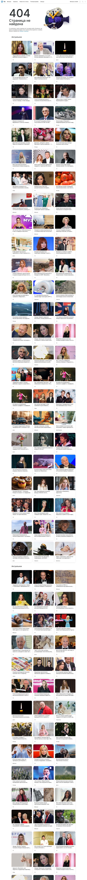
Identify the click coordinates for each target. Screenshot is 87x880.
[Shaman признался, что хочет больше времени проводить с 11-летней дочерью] (43, 51)
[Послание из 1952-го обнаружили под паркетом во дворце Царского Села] (65, 711)
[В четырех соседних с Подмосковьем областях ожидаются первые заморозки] (22, 863)
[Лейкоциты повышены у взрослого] (65, 486)
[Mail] (2, 1)
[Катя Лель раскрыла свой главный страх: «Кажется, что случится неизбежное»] (43, 508)
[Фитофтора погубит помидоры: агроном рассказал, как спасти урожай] (65, 182)
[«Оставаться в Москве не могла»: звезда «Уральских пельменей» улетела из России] (65, 312)
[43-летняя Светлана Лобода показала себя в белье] (65, 138)
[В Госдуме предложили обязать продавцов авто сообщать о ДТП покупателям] (22, 421)
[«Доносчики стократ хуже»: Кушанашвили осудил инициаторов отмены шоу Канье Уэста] (65, 94)
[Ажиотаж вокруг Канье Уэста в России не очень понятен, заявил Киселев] (65, 595)
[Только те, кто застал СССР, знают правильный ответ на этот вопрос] (22, 574)
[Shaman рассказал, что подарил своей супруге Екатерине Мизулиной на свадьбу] (65, 73)
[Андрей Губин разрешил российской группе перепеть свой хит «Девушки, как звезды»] (65, 443)
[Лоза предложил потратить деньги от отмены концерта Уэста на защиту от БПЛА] (43, 595)
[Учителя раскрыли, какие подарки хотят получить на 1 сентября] (22, 443)
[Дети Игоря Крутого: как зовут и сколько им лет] (65, 776)
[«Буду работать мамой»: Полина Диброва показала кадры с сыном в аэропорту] (22, 51)
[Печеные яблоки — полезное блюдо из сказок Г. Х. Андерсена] (22, 486)
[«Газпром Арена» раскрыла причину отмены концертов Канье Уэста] (43, 639)
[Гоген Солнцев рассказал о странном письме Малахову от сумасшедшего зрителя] (43, 94)
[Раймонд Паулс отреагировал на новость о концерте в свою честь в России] (22, 776)
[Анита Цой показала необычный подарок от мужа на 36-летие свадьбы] (43, 160)
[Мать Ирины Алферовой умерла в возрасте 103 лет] (43, 443)
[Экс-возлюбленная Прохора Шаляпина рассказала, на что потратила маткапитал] (22, 733)
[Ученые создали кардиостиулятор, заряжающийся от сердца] (65, 661)
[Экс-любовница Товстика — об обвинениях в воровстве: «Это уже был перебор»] (43, 378)
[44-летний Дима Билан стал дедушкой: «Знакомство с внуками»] (22, 73)
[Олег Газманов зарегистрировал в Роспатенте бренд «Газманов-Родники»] (65, 465)
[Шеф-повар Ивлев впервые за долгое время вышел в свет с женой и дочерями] (43, 530)
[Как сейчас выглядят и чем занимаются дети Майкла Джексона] (43, 399)
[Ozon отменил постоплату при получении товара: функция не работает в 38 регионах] (65, 421)
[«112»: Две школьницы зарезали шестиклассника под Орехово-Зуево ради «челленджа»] (65, 51)
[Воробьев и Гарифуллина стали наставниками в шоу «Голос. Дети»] (65, 399)
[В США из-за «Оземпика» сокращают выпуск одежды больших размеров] (43, 203)
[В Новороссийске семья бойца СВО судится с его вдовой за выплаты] (22, 754)
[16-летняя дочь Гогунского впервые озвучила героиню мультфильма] (22, 465)
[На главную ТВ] (4, 1)
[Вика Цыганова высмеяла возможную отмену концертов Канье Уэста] (22, 160)
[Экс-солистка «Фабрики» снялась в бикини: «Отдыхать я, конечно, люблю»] (65, 356)
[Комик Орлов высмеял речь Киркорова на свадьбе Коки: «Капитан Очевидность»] (65, 203)
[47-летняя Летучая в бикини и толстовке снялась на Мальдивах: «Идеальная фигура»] (22, 661)
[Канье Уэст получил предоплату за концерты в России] (22, 639)
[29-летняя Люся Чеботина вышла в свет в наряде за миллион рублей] (22, 225)
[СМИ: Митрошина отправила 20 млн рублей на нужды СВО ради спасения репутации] (65, 820)
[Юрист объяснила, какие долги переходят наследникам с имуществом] (65, 552)
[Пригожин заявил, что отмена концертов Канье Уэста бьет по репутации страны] (65, 639)
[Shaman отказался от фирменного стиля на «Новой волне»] (22, 116)
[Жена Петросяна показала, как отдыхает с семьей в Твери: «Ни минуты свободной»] (43, 617)
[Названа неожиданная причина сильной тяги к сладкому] (22, 798)
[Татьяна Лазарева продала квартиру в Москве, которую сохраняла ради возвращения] (65, 225)
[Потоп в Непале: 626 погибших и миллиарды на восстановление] (65, 290)
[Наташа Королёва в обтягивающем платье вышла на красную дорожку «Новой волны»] (65, 733)
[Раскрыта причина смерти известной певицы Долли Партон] (65, 754)
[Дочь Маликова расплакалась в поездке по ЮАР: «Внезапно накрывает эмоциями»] (43, 269)
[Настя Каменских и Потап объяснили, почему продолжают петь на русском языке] (22, 595)
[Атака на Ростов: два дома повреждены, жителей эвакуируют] (43, 552)
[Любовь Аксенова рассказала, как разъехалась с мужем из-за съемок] (22, 617)
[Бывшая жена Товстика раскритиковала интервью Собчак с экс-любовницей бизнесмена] (43, 182)
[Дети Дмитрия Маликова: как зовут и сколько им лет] (43, 73)
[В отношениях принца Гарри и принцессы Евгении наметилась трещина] (65, 798)
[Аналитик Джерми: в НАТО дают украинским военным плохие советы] (43, 356)
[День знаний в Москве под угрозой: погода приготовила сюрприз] (65, 863)
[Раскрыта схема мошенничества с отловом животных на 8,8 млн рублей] (43, 225)
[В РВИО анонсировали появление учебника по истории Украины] (43, 574)
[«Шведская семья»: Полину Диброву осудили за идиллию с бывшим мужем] (22, 378)
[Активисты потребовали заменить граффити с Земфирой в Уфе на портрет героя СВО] (65, 378)
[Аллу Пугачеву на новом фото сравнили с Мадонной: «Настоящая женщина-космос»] (22, 290)
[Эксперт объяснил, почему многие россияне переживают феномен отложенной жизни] (43, 421)
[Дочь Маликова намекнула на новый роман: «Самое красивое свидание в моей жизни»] (65, 269)
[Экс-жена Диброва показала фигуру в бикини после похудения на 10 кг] (43, 486)
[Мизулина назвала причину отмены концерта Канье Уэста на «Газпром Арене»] (65, 334)
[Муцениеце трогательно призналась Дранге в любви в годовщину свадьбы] (43, 798)
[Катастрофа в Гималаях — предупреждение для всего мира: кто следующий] (65, 116)
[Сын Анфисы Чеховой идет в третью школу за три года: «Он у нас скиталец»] (43, 863)
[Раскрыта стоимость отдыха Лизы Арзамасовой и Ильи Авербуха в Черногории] (65, 247)
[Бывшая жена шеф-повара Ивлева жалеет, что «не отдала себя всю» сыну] (65, 160)
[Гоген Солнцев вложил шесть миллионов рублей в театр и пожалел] (22, 820)
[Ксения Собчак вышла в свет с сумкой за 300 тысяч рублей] (43, 661)
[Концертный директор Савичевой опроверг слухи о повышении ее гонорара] (43, 247)
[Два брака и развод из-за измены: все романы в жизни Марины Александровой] (22, 182)
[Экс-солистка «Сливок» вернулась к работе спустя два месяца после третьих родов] (65, 508)
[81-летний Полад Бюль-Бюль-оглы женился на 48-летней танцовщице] (43, 116)
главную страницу (23, 31)
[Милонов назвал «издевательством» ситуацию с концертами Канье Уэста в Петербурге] (22, 334)
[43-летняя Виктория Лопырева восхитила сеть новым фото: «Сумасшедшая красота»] (22, 682)
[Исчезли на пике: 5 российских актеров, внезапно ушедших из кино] (65, 530)
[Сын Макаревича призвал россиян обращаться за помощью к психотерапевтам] (43, 733)
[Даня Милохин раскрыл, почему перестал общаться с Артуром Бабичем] (22, 138)
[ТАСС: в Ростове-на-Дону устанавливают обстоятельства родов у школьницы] (43, 776)
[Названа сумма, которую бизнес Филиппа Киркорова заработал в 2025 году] (22, 356)
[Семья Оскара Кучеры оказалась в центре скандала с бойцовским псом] (43, 711)
